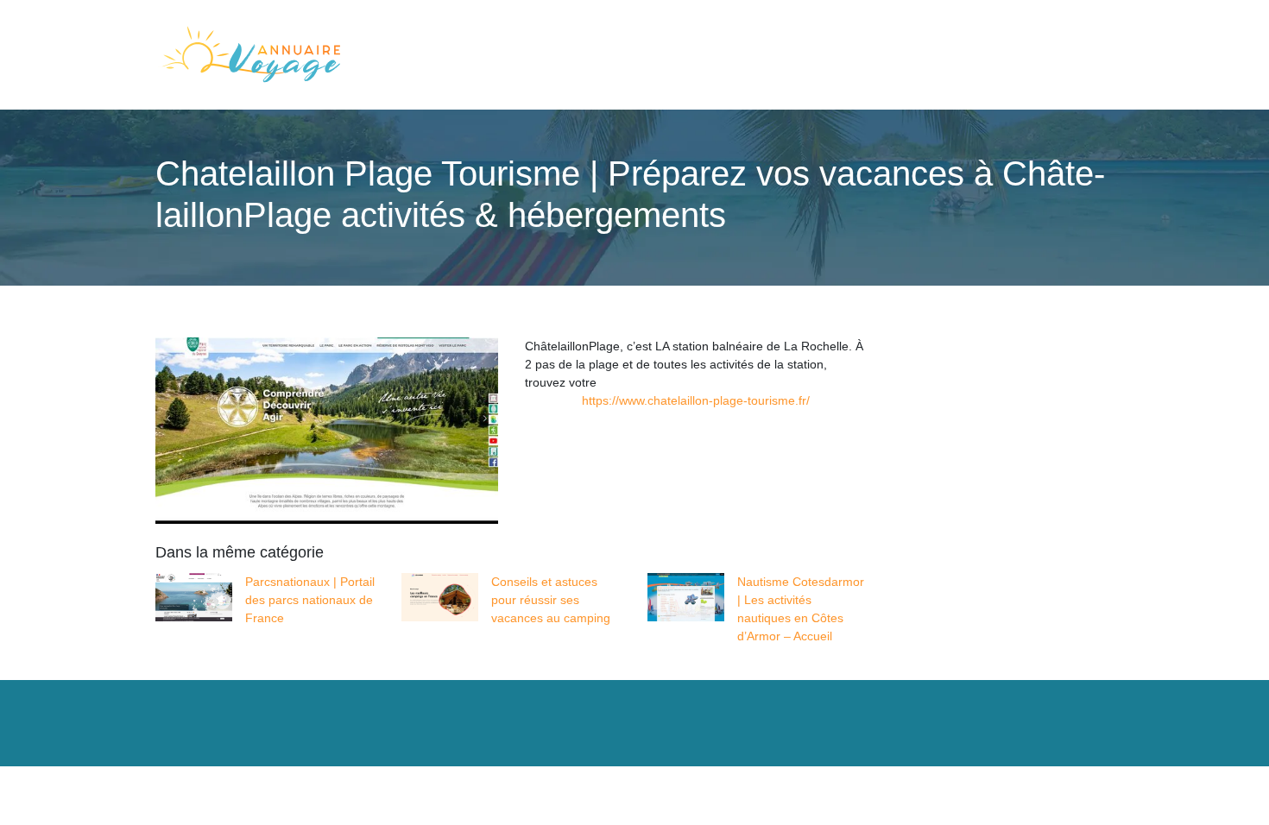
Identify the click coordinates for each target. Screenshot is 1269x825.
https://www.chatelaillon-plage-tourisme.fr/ (696, 400)
